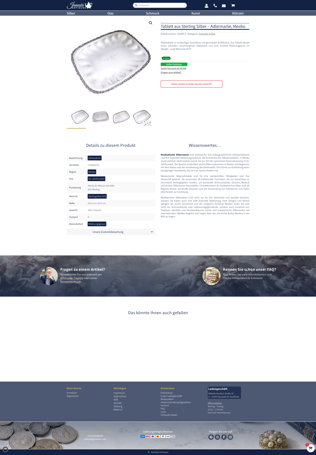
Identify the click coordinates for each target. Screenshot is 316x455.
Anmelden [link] (72, 392)
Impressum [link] (119, 393)
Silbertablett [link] (94, 158)
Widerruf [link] (118, 409)
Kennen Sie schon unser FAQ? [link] (249, 269)
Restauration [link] (167, 399)
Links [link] (163, 411)
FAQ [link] (163, 408)
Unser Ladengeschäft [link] (171, 396)
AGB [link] (116, 399)
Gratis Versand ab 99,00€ (173, 68)
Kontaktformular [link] (70, 281)
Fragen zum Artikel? (171, 72)
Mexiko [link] (91, 171)
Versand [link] (165, 405)
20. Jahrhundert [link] (96, 178)
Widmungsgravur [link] (97, 224)
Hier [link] (225, 274)
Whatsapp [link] (66, 278)
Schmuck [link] (152, 13)
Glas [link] (110, 13)
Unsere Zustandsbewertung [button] (107, 232)
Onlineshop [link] (167, 392)
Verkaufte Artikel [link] (207, 33)
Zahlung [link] (118, 406)
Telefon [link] (78, 278)
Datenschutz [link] (120, 396)
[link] (80, 8)
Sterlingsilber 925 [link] (97, 196)
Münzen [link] (238, 13)
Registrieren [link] (73, 396)
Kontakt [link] (118, 403)
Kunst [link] (195, 13)
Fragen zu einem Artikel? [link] (82, 269)
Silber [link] (71, 13)
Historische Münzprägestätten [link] (176, 402)
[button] (211, 437)
